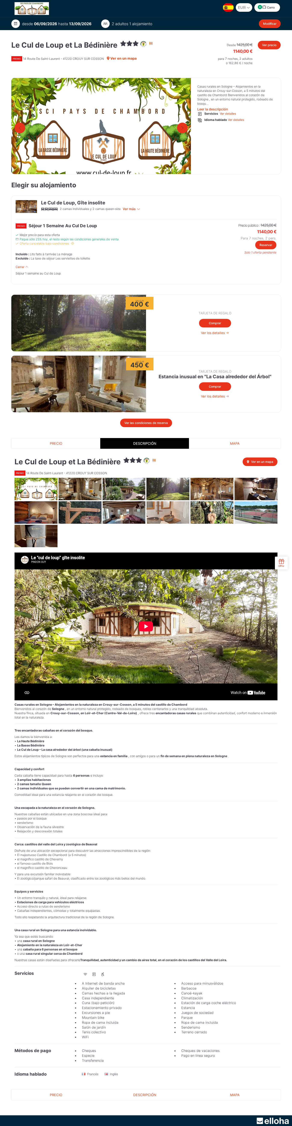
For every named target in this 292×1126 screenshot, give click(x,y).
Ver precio (269, 45)
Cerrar (20, 267)
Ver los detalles (213, 333)
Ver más (129, 209)
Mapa (235, 443)
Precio (56, 443)
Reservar (266, 245)
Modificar (269, 23)
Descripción (144, 443)
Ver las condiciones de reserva (146, 423)
